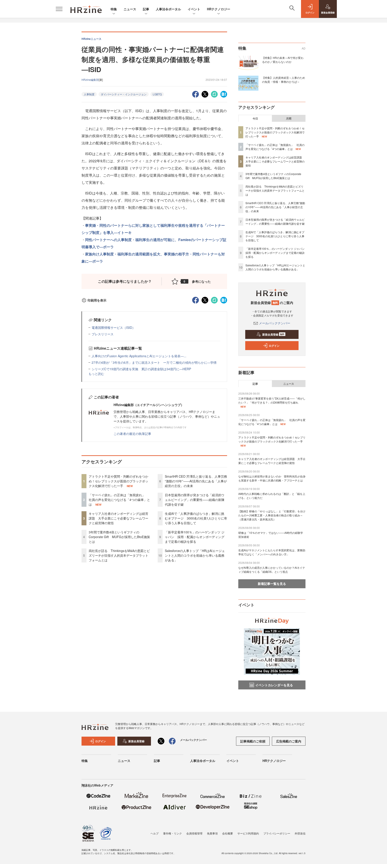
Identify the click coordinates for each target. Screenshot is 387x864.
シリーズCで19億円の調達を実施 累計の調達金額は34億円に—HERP (141, 369)
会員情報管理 (194, 833)
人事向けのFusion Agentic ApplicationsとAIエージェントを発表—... (139, 356)
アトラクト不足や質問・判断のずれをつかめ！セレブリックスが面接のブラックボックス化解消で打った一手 (118, 481)
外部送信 (300, 833)
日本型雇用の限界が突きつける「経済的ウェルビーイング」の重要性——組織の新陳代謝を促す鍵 (194, 500)
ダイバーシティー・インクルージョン (123, 94)
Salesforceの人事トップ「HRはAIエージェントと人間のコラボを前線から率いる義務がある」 (195, 555)
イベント (194, 9)
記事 (146, 9)
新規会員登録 (273, 334)
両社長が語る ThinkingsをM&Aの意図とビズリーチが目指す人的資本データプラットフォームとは (119, 555)
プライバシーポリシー (276, 833)
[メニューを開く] (59, 9)
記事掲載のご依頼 (252, 741)
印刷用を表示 (97, 300)
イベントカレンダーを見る (274, 685)
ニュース (130, 9)
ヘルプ (154, 833)
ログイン (274, 346)
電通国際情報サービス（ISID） (113, 327)
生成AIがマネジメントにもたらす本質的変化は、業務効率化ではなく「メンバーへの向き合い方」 (271, 552)
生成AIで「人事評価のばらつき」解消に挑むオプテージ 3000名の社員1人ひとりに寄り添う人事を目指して (196, 518)
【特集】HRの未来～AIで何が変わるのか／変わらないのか (282, 60)
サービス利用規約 (248, 833)
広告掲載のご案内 (288, 741)
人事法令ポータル (168, 9)
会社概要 (227, 833)
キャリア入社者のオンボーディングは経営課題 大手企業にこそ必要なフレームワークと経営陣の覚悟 (118, 518)
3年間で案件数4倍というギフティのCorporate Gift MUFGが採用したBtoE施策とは (119, 537)
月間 (288, 118)
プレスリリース (103, 334)
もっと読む (96, 373)
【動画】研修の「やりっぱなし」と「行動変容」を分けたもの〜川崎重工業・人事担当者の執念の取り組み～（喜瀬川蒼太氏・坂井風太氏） (271, 515)
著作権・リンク (172, 833)
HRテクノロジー (218, 9)
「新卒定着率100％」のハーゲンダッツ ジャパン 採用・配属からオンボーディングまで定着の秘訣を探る (194, 537)
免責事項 (212, 833)
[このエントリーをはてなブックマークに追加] (223, 94)
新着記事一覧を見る (272, 583)
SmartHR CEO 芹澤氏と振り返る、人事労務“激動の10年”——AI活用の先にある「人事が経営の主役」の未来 (196, 481)
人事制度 (89, 94)
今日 (255, 118)
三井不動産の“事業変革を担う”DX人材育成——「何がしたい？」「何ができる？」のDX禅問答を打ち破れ (271, 400)
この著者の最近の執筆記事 (132, 433)
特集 (114, 9)
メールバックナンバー (274, 323)
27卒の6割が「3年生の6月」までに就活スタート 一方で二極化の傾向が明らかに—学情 (154, 362)
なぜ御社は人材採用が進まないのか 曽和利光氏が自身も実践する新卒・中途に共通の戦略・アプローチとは (271, 478)
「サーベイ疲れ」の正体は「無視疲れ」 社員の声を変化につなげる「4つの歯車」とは (119, 500)
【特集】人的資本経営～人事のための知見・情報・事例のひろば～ (283, 79)
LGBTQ (157, 94)
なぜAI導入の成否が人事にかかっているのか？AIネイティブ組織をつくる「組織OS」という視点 (271, 569)
